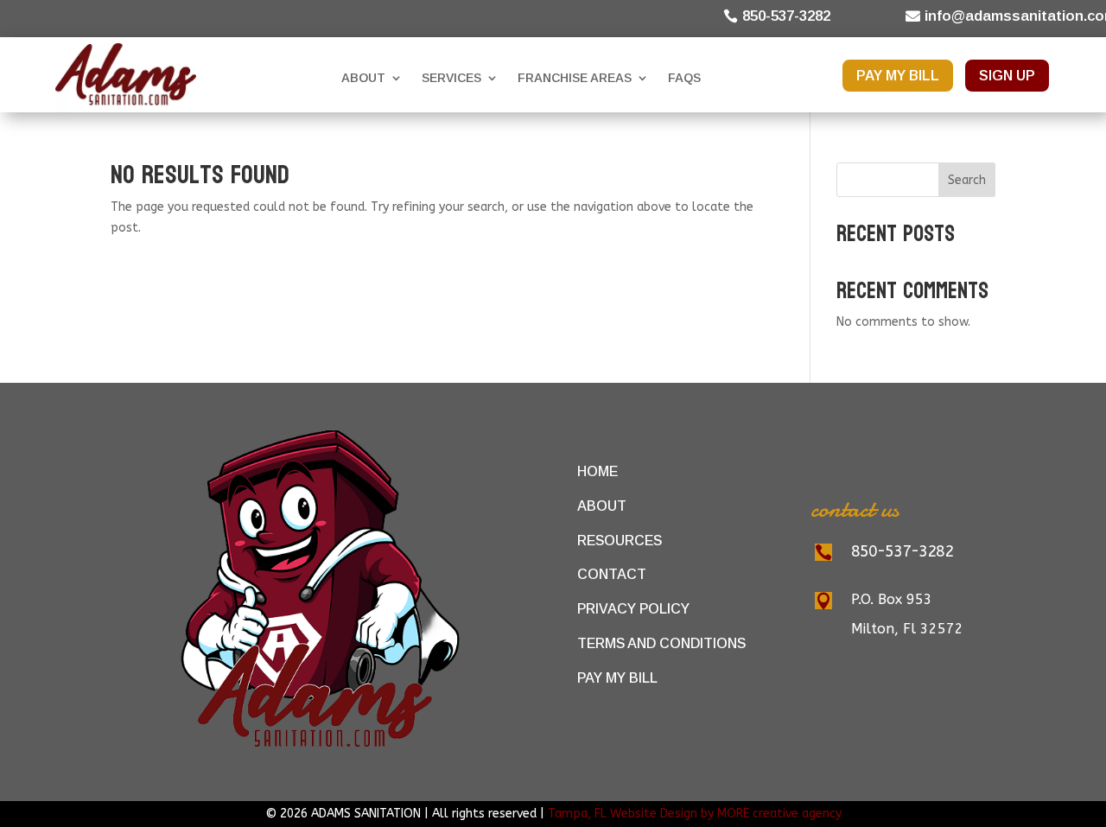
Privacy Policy (633, 608)
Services (451, 78)
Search (967, 180)
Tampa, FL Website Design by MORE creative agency (695, 813)
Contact (611, 574)
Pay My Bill (617, 678)
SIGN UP (1007, 75)
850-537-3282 (786, 16)
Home (597, 471)
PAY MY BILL (897, 75)
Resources (619, 540)
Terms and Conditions (661, 643)
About (363, 78)
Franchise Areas (575, 78)
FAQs (684, 78)
